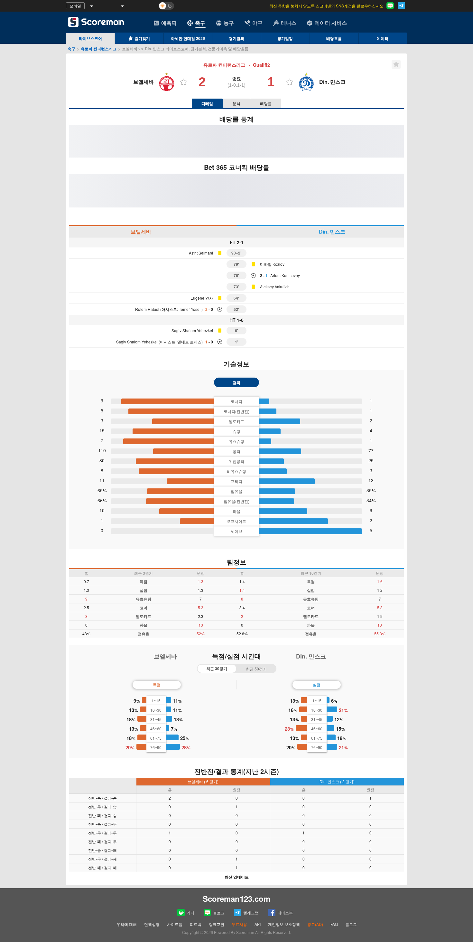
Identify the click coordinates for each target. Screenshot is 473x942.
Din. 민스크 (332, 231)
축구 (200, 22)
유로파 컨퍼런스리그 (98, 49)
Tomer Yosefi (190, 309)
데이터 (382, 38)
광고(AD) (315, 924)
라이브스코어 (90, 38)
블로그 (219, 912)
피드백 (195, 924)
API (258, 924)
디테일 (207, 103)
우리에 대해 (126, 924)
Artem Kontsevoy (285, 275)
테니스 (288, 22)
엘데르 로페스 (189, 341)
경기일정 (285, 38)
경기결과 (236, 38)
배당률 (266, 103)
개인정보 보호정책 (284, 924)
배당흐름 (334, 38)
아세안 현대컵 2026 (188, 38)
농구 (229, 22)
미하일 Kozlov (272, 264)
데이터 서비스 (331, 22)
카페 (190, 912)
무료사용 (239, 924)
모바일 (75, 5)
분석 (236, 103)
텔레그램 (251, 912)
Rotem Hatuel (147, 309)
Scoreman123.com (236, 898)
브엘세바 (141, 231)
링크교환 (216, 924)
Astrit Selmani (201, 252)
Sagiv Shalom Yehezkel (192, 330)
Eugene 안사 (201, 298)
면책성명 (152, 924)
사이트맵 (174, 924)
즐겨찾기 (142, 38)
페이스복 (285, 912)
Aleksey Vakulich (275, 286)
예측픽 (169, 22)
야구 (257, 22)
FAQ (334, 924)
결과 (236, 382)
